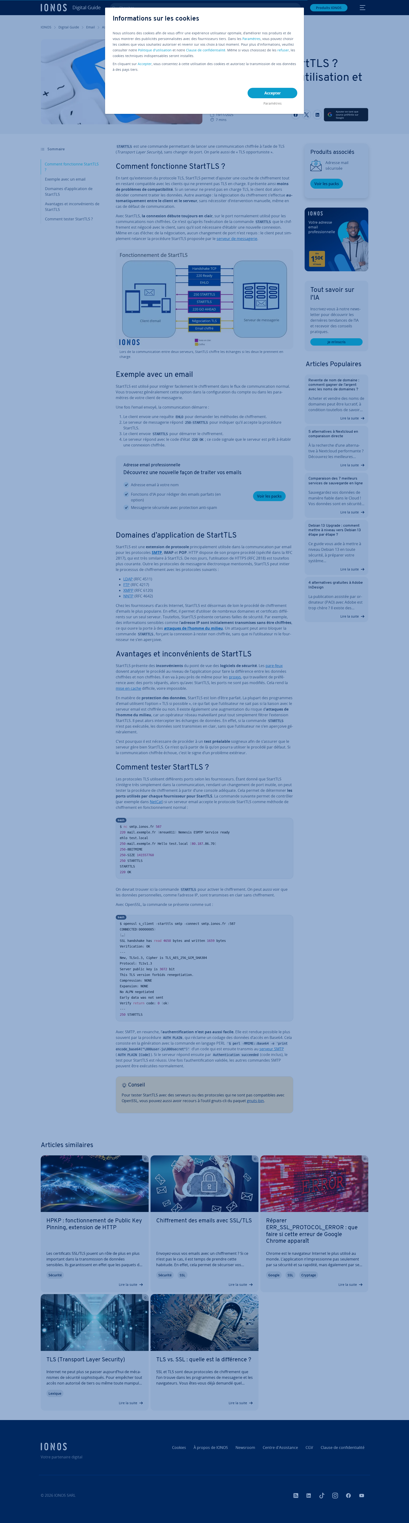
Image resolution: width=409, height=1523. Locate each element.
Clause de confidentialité (205, 50)
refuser (283, 50)
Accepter (145, 64)
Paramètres (251, 38)
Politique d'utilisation (155, 50)
